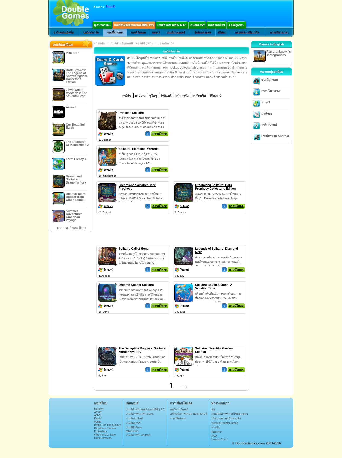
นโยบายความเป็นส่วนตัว (226, 418)
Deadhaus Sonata (105, 428)
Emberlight (100, 431)
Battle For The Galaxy (107, 424)
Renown (99, 408)
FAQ (214, 435)
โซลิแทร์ (108, 134)
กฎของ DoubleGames (224, 422)
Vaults (97, 421)
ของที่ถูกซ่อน (236, 25)
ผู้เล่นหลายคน (102, 25)
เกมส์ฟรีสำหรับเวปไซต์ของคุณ (229, 413)
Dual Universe (102, 437)
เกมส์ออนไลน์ (216, 25)
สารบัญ (215, 427)
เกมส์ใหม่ (100, 403)
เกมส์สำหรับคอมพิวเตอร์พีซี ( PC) (134, 25)
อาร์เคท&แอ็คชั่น (64, 32)
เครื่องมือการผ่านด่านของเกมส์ (188, 413)
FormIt (110, 6)
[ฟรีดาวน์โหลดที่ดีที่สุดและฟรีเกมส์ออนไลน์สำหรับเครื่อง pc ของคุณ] (71, 14)
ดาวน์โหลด (159, 134)
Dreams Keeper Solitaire (136, 285)
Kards (97, 418)
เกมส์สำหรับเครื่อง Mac (171, 25)
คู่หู (213, 409)
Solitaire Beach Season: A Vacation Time (213, 286)
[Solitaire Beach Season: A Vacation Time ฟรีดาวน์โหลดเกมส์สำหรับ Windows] (183, 282)
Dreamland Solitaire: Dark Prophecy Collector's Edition (215, 186)
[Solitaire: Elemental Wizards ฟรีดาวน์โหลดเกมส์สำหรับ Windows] (107, 146)
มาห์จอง (266, 113)
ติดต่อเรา (216, 431)
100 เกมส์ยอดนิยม (71, 228)
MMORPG (132, 431)
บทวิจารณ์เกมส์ (179, 409)
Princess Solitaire (131, 113)
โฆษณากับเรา (219, 439)
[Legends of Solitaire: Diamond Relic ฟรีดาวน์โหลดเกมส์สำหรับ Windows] (183, 246)
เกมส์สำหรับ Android (275, 136)
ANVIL (98, 415)
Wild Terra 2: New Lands (105, 436)
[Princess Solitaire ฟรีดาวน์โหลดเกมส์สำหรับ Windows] (107, 110)
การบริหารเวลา (279, 32)
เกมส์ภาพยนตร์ (176, 32)
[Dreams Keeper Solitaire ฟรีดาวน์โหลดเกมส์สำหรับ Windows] (107, 282)
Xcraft (97, 411)
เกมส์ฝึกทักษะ (134, 427)
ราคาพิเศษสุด (178, 418)
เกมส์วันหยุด (138, 32)
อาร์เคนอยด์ (269, 125)
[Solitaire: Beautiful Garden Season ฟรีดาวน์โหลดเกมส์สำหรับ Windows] (183, 345)
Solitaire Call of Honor (134, 248)
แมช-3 (156, 32)
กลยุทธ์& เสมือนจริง (247, 32)
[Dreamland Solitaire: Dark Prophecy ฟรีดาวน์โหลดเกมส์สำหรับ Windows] (107, 182)
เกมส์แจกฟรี (197, 25)
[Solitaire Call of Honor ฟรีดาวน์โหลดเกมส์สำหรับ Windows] (107, 246)
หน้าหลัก (99, 43)
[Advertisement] (209, 140)
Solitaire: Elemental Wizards (139, 149)
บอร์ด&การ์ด (91, 32)
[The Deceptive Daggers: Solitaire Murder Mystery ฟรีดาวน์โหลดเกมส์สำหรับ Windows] (107, 345)
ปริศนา (222, 32)
